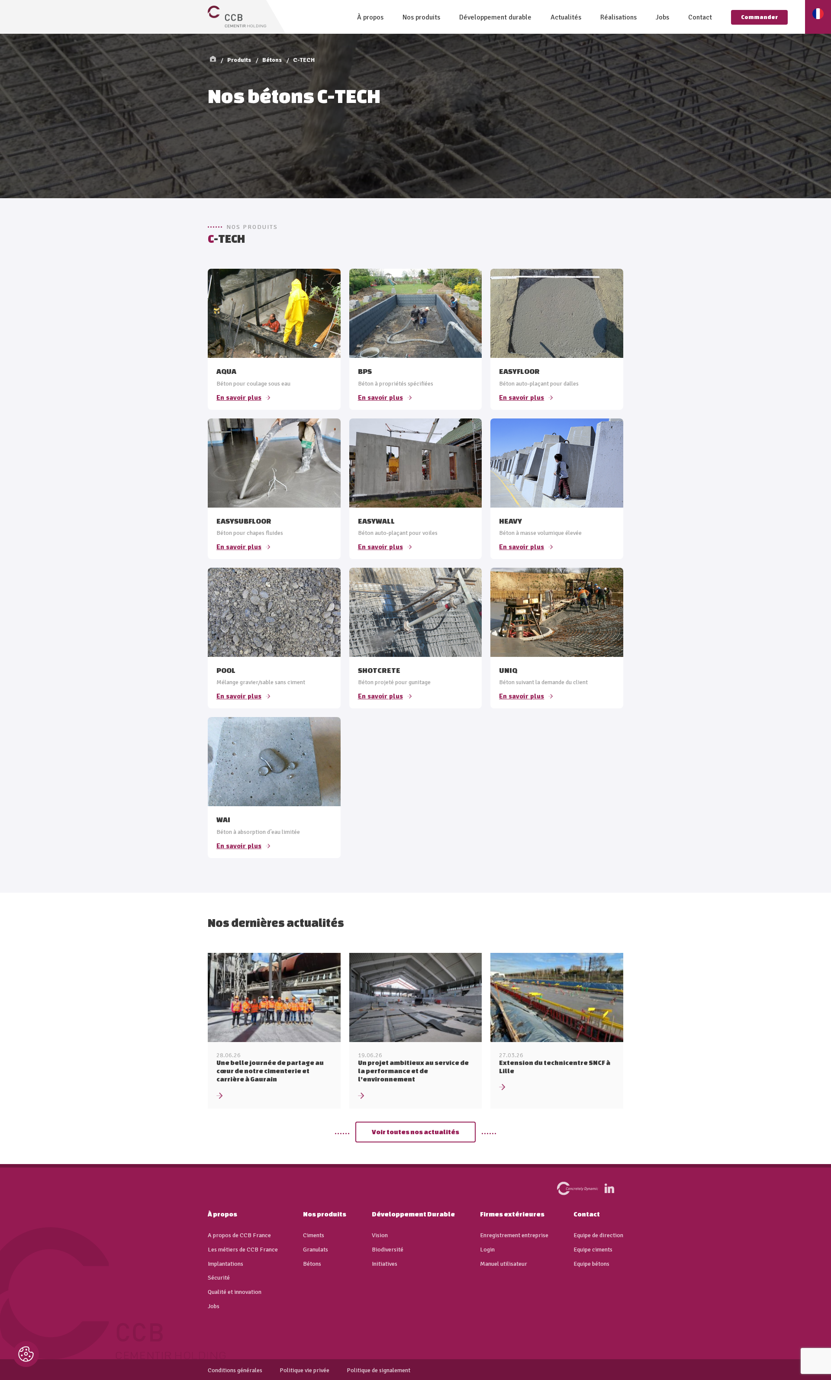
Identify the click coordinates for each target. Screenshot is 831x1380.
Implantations (225, 1264)
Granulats (315, 1250)
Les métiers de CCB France (243, 1250)
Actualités (566, 17)
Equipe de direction (598, 1235)
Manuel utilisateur (503, 1264)
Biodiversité (387, 1250)
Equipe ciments (592, 1250)
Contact (700, 17)
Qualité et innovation (234, 1292)
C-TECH (304, 60)
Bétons (272, 60)
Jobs (662, 17)
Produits (239, 60)
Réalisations (618, 17)
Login (487, 1250)
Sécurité (219, 1278)
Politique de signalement (378, 1370)
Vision (380, 1235)
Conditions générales (235, 1370)
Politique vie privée (304, 1370)
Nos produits (421, 17)
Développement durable (495, 17)
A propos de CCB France (239, 1235)
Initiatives (384, 1264)
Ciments (313, 1235)
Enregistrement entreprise (514, 1235)
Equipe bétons (591, 1264)
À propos (370, 17)
